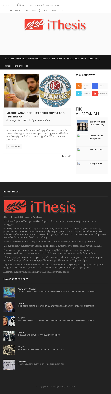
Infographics (21, 66)
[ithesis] (55, 22)
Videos (8, 66)
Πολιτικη (9, 58)
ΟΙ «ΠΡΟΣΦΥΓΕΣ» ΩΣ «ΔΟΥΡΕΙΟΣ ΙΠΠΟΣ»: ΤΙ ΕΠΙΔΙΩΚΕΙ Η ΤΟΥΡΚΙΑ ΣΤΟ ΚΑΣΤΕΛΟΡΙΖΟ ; (57, 291)
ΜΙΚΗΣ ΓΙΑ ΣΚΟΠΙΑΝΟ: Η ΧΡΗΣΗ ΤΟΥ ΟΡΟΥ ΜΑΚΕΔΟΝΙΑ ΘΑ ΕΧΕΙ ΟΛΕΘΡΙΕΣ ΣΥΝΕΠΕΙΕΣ (56, 306)
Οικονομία (22, 361)
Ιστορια (61, 58)
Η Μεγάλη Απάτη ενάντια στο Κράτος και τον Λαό (41, 364)
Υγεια (83, 58)
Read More (15, 146)
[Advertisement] (55, 46)
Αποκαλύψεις (42, 120)
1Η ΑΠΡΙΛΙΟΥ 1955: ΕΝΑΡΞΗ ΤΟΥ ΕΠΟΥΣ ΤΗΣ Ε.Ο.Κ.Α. (41, 349)
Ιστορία (21, 347)
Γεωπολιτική (23, 289)
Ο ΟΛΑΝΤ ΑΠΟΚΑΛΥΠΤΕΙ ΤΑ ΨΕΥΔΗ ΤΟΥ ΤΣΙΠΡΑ (39, 335)
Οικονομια (34, 58)
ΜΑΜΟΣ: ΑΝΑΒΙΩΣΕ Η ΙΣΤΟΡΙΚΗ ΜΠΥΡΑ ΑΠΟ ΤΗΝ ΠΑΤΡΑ (35, 114)
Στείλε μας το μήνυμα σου (52, 10)
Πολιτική (32, 289)
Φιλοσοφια (73, 58)
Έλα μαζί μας (31, 10)
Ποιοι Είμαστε (14, 10)
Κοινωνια (21, 58)
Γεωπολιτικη (48, 58)
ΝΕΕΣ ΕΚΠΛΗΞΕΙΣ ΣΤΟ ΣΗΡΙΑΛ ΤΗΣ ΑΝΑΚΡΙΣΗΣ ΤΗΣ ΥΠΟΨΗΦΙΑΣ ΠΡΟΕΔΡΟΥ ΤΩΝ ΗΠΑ (56, 320)
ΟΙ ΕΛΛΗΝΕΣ (94, 58)
